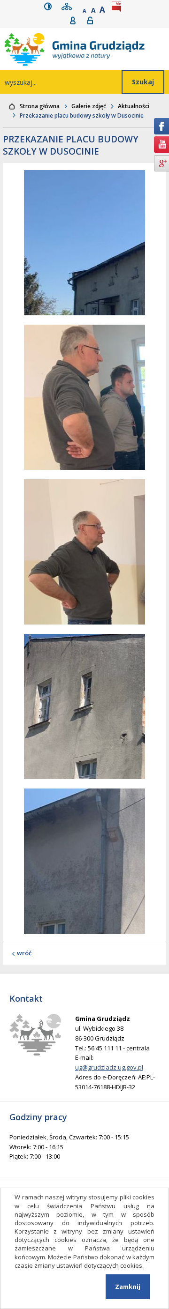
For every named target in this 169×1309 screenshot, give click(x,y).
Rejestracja (76, 20)
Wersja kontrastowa (50, 6)
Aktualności (133, 106)
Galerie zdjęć (88, 106)
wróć (24, 953)
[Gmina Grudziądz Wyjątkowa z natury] (87, 49)
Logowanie (93, 20)
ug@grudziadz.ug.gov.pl (109, 1067)
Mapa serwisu (68, 6)
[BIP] (118, 6)
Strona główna (40, 106)
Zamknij (127, 1286)
